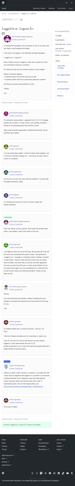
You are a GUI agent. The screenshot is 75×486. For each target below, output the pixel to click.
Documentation (43, 443)
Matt (4, 459)
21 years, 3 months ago (16, 289)
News (4, 443)
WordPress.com (8, 455)
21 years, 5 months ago (18, 39)
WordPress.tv (43, 449)
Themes (23, 443)
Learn (40, 440)
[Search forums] (21, 19)
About (4, 440)
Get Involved (61, 440)
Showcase (23, 440)
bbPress (5, 462)
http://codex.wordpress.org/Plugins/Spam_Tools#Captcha (23, 386)
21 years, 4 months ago (16, 247)
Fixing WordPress (13, 13)
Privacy (4, 449)
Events (59, 443)
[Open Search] (66, 2)
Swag (59, 449)
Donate (60, 446)
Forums (4, 8)
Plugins (22, 446)
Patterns (23, 449)
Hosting (4, 446)
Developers (42, 446)
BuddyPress (7, 465)
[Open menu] (72, 2)
